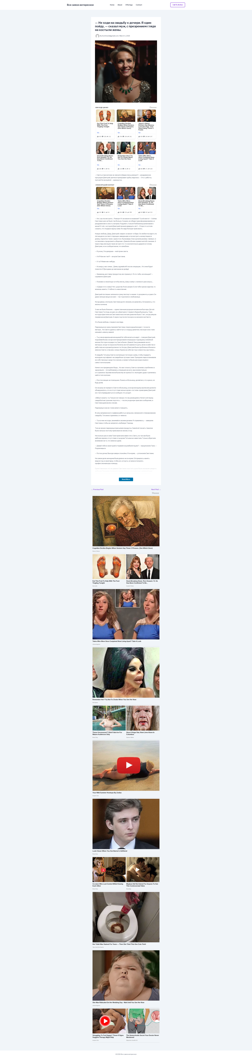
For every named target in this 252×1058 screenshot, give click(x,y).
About (120, 5)
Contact (139, 5)
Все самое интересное (80, 4)
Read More (126, 479)
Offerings (129, 5)
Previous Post (97, 489)
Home (112, 5)
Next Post (156, 489)
